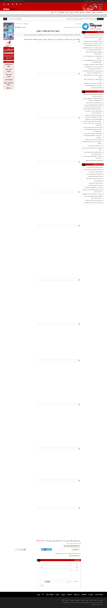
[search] (5, 19)
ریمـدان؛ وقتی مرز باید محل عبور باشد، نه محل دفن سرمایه (92, 57)
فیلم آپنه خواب (8, 80)
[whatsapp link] (50, 549)
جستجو (87, 600)
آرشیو (91, 600)
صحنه (68, 543)
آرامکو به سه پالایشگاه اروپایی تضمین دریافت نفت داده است (92, 157)
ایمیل (77, 567)
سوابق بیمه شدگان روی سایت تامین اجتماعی (92, 169)
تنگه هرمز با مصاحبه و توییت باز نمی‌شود (93, 160)
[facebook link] (45, 549)
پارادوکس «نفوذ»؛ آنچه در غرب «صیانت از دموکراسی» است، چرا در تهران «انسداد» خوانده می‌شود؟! (92, 141)
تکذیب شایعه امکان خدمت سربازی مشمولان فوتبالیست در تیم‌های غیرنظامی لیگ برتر (92, 84)
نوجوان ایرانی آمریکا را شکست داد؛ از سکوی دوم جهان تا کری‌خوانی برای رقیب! (81, 19)
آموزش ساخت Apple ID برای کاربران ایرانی (93, 187)
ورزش (71, 543)
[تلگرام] (93, 26)
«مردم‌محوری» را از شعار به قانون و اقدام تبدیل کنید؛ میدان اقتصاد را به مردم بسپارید (92, 72)
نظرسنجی (77, 600)
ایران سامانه (94, 604)
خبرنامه (9, 1)
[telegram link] (48, 549)
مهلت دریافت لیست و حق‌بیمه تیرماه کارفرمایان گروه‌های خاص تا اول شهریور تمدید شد (92, 48)
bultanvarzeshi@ (40, 541)
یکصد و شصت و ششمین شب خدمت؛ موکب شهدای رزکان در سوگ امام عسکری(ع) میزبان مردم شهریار (92, 135)
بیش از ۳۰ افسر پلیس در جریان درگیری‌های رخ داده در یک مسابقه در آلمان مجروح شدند (92, 44)
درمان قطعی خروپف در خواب (8, 84)
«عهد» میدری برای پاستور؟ (96, 87)
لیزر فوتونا (8, 88)
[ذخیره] (19, 27)
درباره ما (17, 1)
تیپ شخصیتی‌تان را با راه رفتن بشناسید (93, 102)
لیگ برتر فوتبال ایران (68, 27)
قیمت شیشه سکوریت (9, 70)
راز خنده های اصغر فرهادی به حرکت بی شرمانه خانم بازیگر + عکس (92, 190)
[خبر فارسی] (8, 50)
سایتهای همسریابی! (97, 181)
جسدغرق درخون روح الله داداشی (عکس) (93, 200)
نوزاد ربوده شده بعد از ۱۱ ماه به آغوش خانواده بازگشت (92, 76)
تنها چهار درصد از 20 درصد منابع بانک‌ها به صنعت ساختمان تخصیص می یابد (93, 67)
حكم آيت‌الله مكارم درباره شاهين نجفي (93, 178)
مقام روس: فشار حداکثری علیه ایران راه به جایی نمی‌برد (91, 149)
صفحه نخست (99, 12)
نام (77, 564)
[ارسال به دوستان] (17, 27)
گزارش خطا (75, 549)
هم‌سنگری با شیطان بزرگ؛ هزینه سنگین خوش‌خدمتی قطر (93, 53)
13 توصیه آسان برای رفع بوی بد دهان (94, 174)
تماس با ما (22, 1)
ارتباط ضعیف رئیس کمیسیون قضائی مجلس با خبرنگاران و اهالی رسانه (92, 61)
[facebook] (20, 4)
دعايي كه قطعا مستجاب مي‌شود (95, 183)
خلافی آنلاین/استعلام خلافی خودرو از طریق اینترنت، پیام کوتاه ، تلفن (92, 197)
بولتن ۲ (93, 12)
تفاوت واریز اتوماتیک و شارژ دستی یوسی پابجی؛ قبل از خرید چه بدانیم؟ (92, 95)
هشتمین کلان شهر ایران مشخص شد (94, 167)
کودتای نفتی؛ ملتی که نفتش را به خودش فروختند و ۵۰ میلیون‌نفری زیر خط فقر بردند (93, 116)
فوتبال (73, 543)
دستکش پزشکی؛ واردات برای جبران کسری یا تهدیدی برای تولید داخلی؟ (92, 153)
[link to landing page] (95, 7)
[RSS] (5, 4)
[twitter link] (42, 549)
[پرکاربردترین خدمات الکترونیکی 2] (8, 31)
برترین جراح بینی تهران (9, 65)
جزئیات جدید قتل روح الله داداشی (94, 185)
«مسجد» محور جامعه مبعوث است (94, 145)
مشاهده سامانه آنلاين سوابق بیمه (94, 176)
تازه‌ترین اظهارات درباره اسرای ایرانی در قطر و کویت (92, 80)
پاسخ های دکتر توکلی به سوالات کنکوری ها (92, 202)
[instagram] (16, 4)
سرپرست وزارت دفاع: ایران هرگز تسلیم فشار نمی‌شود (92, 38)
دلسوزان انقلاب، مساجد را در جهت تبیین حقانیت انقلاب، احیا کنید (93, 112)
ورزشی (74, 27)
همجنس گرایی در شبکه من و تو (95, 172)
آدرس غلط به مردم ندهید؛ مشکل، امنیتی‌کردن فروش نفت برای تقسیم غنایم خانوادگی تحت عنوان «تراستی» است (92, 129)
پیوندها (13, 1)
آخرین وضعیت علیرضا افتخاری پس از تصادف (92, 35)
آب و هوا (5, 1)
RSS (63, 600)
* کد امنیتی (75, 581)
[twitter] (8, 4)
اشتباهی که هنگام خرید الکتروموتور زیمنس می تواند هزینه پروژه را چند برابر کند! (92, 99)
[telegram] (12, 4)
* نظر (77, 570)
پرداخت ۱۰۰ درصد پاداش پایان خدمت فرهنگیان (92, 194)
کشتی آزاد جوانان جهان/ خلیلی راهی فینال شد (92, 41)
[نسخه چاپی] (15, 27)
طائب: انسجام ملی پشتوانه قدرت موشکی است (92, 64)
